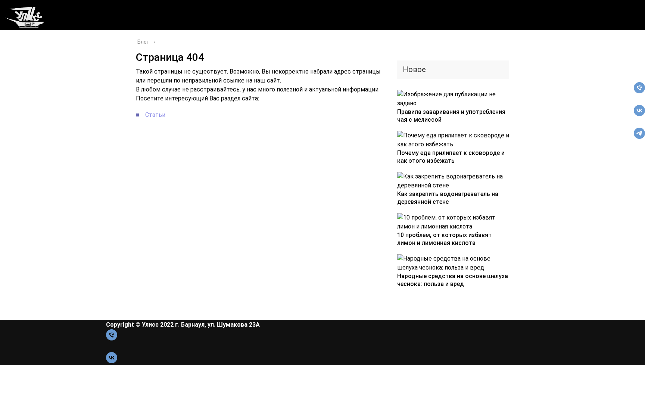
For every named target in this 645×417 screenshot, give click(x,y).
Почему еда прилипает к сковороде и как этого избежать (451, 156)
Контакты (22, 68)
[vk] (639, 114)
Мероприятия (29, 49)
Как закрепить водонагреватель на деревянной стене (447, 197)
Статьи (155, 114)
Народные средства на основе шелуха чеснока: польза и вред (452, 280)
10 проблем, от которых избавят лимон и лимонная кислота (444, 238)
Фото (14, 77)
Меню (15, 59)
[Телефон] (639, 91)
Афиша (12, 40)
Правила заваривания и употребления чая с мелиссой (451, 115)
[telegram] (639, 136)
